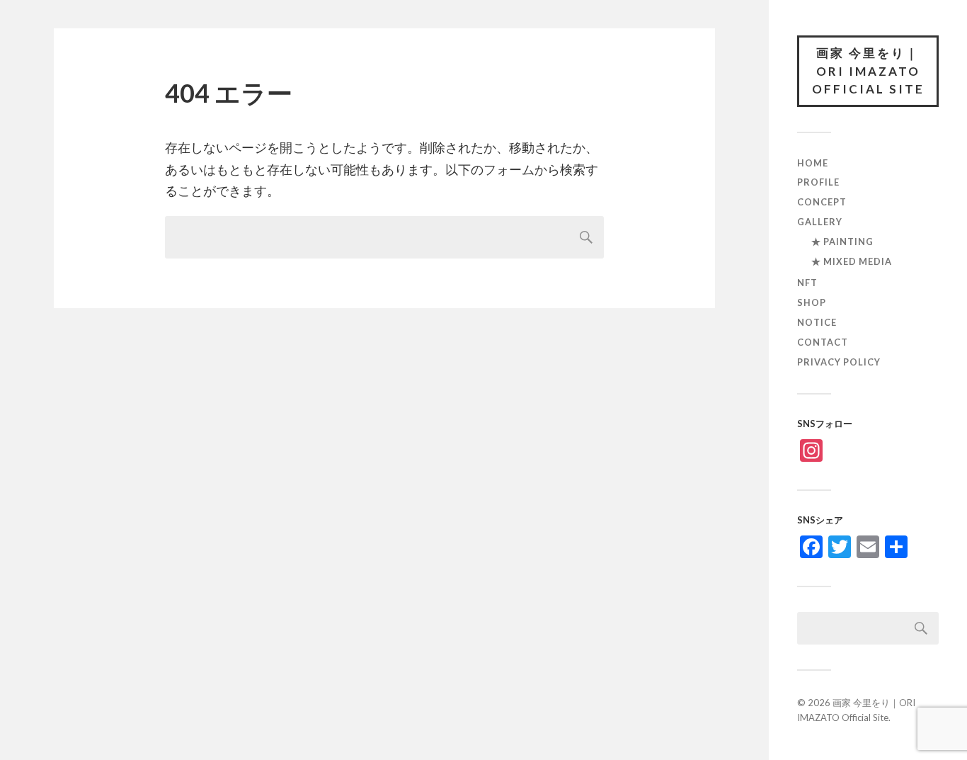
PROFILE (818, 182)
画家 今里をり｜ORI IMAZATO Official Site (868, 70)
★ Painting (842, 241)
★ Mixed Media (851, 261)
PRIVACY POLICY (839, 362)
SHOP (811, 302)
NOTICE (817, 322)
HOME (812, 163)
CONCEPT (822, 202)
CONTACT (822, 342)
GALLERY (819, 221)
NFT (807, 282)
